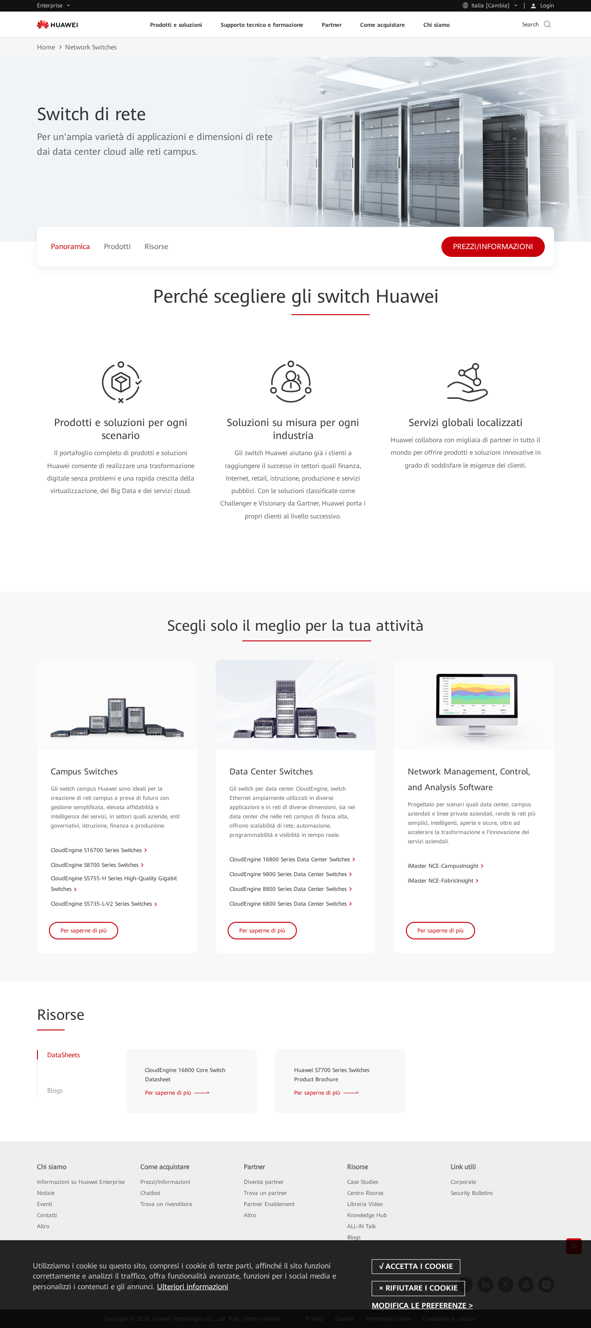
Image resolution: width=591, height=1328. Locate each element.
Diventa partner (264, 1182)
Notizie (45, 1193)
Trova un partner (265, 1193)
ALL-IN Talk (361, 1226)
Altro (43, 1226)
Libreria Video (365, 1204)
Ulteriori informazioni (192, 1286)
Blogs (354, 1237)
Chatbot (150, 1193)
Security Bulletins (472, 1193)
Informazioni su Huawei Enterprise (81, 1182)
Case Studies (362, 1182)
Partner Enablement (269, 1204)
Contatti (47, 1215)
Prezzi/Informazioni (165, 1182)
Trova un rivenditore (166, 1204)
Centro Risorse (365, 1193)
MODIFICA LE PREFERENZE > (422, 1306)
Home (46, 47)
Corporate (463, 1182)
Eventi (44, 1204)
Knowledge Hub (367, 1215)
